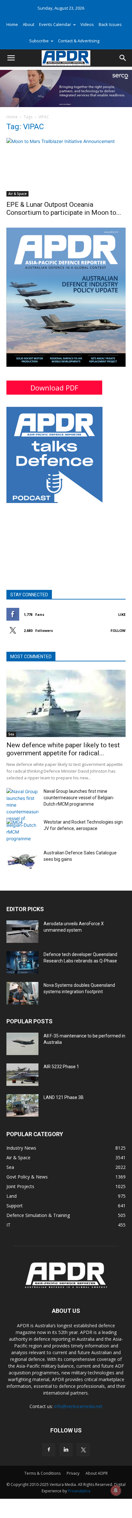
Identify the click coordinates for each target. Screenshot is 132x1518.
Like (122, 614)
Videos (87, 24)
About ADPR (97, 1473)
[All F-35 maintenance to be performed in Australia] (22, 1044)
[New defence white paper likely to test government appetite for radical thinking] (66, 703)
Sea (11, 734)
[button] (11, 58)
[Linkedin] (66, 1449)
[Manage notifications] (116, 1490)
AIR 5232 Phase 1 (61, 1066)
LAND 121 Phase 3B (64, 1097)
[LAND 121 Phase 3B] (22, 1105)
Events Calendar (55, 24)
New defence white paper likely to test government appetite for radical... (63, 749)
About (28, 24)
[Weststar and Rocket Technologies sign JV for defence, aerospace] (22, 830)
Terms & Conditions (42, 1473)
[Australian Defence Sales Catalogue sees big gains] (22, 861)
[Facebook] (48, 1449)
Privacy (73, 1473)
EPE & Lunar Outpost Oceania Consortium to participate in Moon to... (63, 208)
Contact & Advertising (78, 41)
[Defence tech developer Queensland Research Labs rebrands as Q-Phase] (22, 962)
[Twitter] (83, 1449)
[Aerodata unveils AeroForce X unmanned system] (22, 931)
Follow (118, 630)
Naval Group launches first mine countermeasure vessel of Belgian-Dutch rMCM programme (79, 798)
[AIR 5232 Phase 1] (22, 1074)
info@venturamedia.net (78, 1406)
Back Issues (110, 24)
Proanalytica (79, 1491)
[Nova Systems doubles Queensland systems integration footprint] (22, 993)
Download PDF (54, 387)
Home (12, 24)
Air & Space (17, 193)
